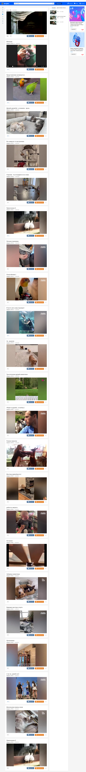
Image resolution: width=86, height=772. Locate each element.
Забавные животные (13, 574)
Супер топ (8, 43)
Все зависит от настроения (15, 141)
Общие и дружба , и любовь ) (15, 407)
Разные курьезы (11, 441)
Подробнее (73, 29)
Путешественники (12, 241)
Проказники (10, 640)
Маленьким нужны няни (14, 707)
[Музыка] (3, 16)
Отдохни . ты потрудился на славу (17, 174)
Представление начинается (15, 75)
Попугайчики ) (11, 274)
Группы (83, 3)
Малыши (9, 41)
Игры (76, 3)
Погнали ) (9, 541)
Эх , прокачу (10, 341)
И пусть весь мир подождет (15, 308)
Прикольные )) (11, 208)
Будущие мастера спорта (14, 607)
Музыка (71, 3)
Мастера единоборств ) (13, 474)
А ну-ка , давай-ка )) (12, 674)
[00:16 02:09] (26, 22)
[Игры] (3, 23)
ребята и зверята (12, 507)
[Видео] (3, 14)
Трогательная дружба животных (17, 374)
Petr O (7, 10)
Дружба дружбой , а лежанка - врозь (17, 108)
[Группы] (3, 19)
